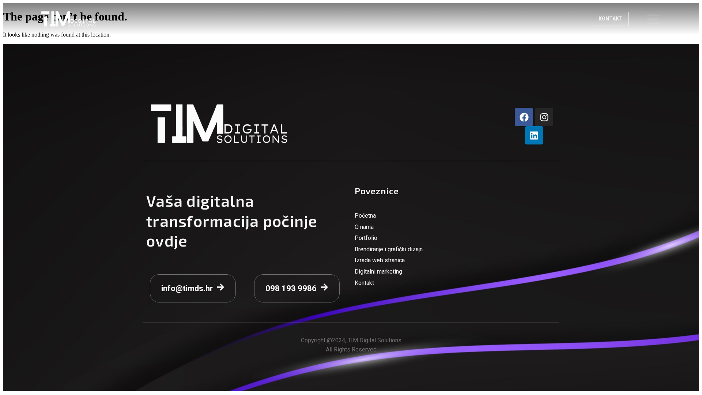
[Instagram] (544, 117)
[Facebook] (524, 117)
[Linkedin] (534, 135)
